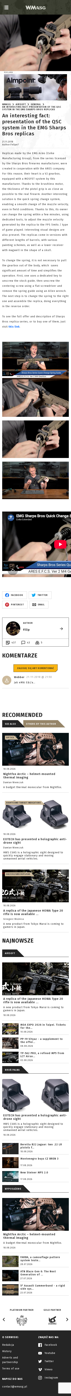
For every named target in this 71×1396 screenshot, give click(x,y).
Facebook (50, 1344)
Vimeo (48, 1369)
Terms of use (10, 1368)
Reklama (8, 72)
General (36, 104)
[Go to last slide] (4, 1319)
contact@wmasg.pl (14, 1386)
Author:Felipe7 (10, 144)
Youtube (49, 1353)
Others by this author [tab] (41, 724)
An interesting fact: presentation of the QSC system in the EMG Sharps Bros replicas (31, 108)
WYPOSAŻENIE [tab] (13, 1189)
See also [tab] (10, 724)
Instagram (51, 1377)
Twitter (49, 1361)
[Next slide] (67, 1319)
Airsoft (21, 104)
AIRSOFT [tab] (10, 953)
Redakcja (8, 1344)
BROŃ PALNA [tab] (12, 1070)
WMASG (6, 104)
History (7, 1351)
